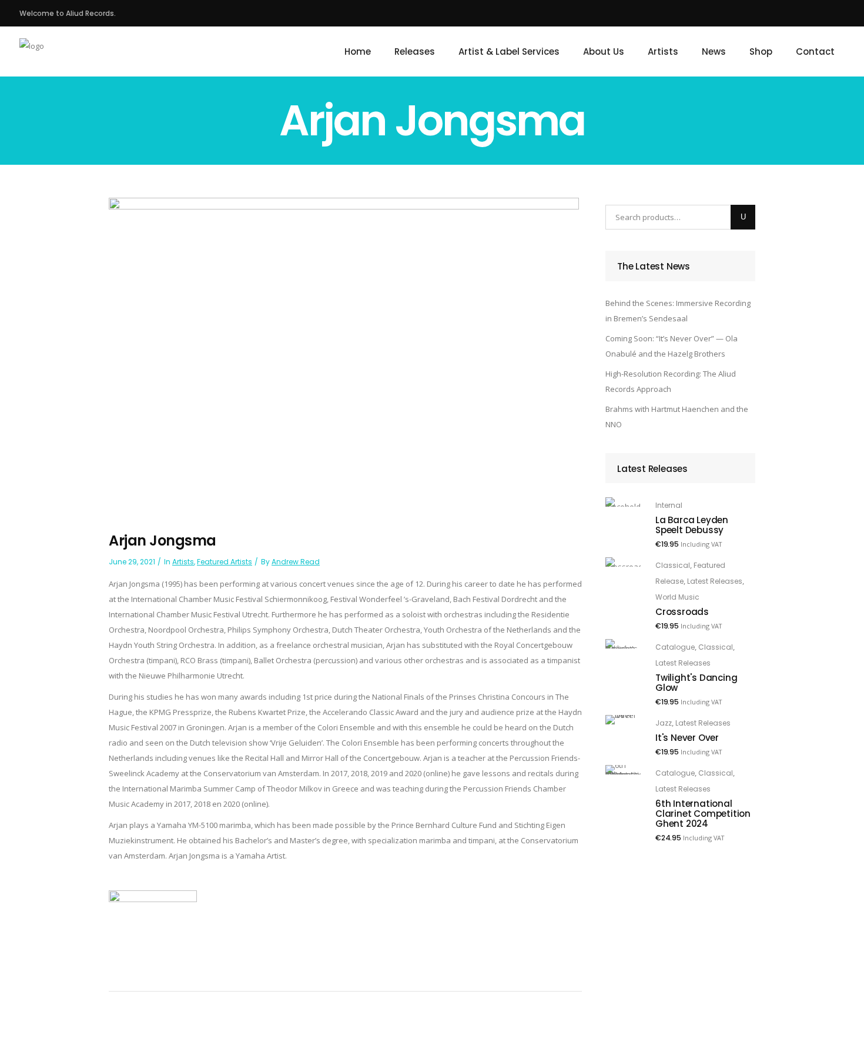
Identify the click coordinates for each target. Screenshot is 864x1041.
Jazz (663, 723)
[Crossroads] (623, 562)
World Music (677, 597)
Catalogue (675, 647)
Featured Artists (224, 562)
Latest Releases (714, 581)
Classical (672, 565)
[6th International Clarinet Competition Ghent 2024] (623, 769)
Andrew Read (296, 562)
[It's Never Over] (623, 719)
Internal (668, 505)
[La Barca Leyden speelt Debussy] (623, 502)
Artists (183, 562)
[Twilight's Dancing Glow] (623, 643)
